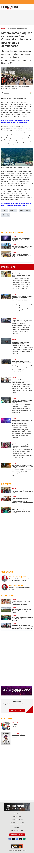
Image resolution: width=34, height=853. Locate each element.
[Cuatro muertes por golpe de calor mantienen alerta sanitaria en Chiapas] (6, 451)
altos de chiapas (25, 210)
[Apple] (20, 839)
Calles (4, 210)
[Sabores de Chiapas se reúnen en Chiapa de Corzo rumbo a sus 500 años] (6, 281)
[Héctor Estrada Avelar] (4, 587)
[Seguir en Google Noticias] (31, 93)
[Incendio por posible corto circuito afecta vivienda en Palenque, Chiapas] (6, 406)
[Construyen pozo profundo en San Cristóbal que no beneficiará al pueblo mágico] (6, 246)
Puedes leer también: (7, 120)
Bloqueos (13, 210)
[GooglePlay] (24, 839)
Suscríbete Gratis (17, 710)
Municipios (6, 215)
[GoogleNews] (17, 839)
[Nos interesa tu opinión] (17, 807)
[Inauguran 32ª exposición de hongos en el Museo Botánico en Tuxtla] (6, 254)
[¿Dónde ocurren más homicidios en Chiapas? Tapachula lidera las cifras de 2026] (6, 471)
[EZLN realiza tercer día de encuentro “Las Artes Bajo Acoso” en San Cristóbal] (6, 618)
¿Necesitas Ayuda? (17, 835)
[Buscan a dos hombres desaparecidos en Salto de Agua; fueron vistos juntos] (6, 386)
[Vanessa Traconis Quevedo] (4, 578)
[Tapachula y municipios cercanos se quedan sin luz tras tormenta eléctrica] (6, 238)
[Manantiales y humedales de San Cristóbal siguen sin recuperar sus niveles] (6, 610)
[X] (13, 839)
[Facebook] (9, 839)
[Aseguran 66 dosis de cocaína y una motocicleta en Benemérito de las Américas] (6, 367)
